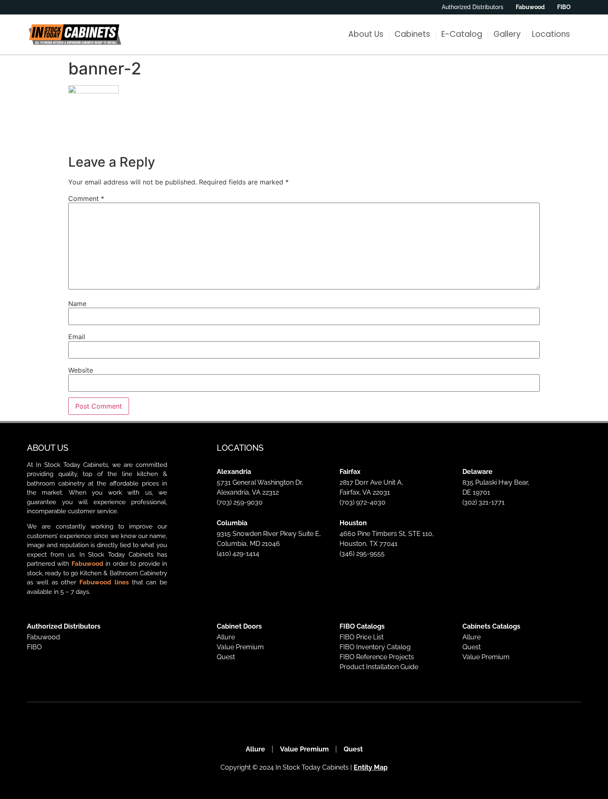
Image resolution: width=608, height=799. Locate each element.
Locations (551, 34)
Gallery (507, 34)
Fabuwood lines (104, 582)
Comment (86, 198)
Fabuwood (87, 563)
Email (76, 336)
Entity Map (371, 767)
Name (77, 303)
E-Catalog (461, 34)
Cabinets (412, 34)
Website (80, 370)
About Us (365, 34)
